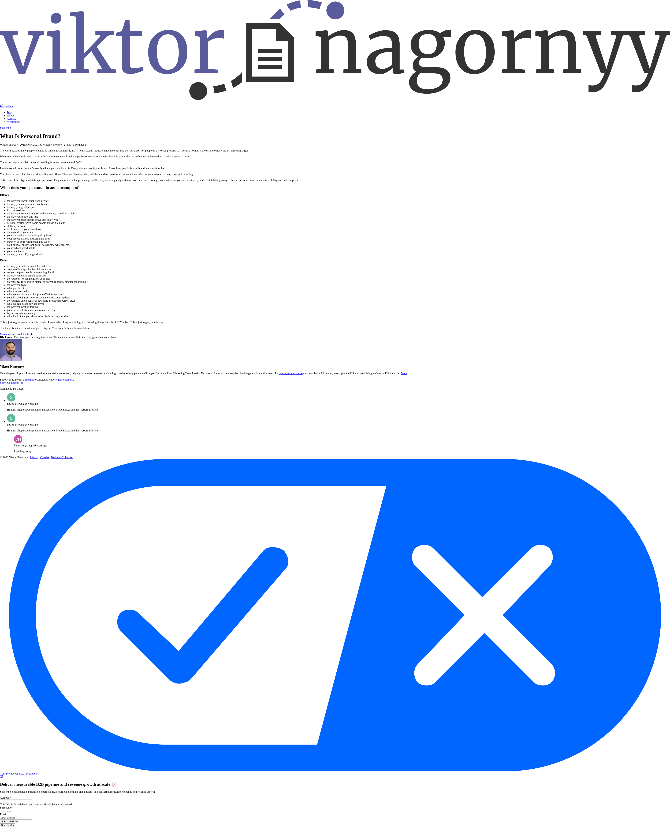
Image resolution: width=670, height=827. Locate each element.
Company (5, 797)
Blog (9, 112)
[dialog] (335, 804)
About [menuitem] (9, 106)
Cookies (44, 457)
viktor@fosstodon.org (61, 379)
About (10, 115)
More (404, 373)
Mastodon (31, 773)
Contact (11, 118)
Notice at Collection (62, 457)
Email (4, 814)
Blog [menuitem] (2, 106)
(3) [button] (11, 382)
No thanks (8, 825)
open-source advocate (291, 373)
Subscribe (15, 121)
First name (6, 807)
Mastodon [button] (5, 334)
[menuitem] (1, 104)
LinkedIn (28, 379)
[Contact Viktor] (1, 776)
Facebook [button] (17, 334)
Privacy (34, 457)
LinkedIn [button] (28, 334)
